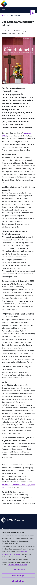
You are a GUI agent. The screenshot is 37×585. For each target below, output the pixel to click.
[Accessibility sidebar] (32, 12)
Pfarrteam (6, 529)
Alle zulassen (18, 569)
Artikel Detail (15, 15)
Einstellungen (18, 575)
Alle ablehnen (18, 581)
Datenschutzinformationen (17, 565)
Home (6, 15)
